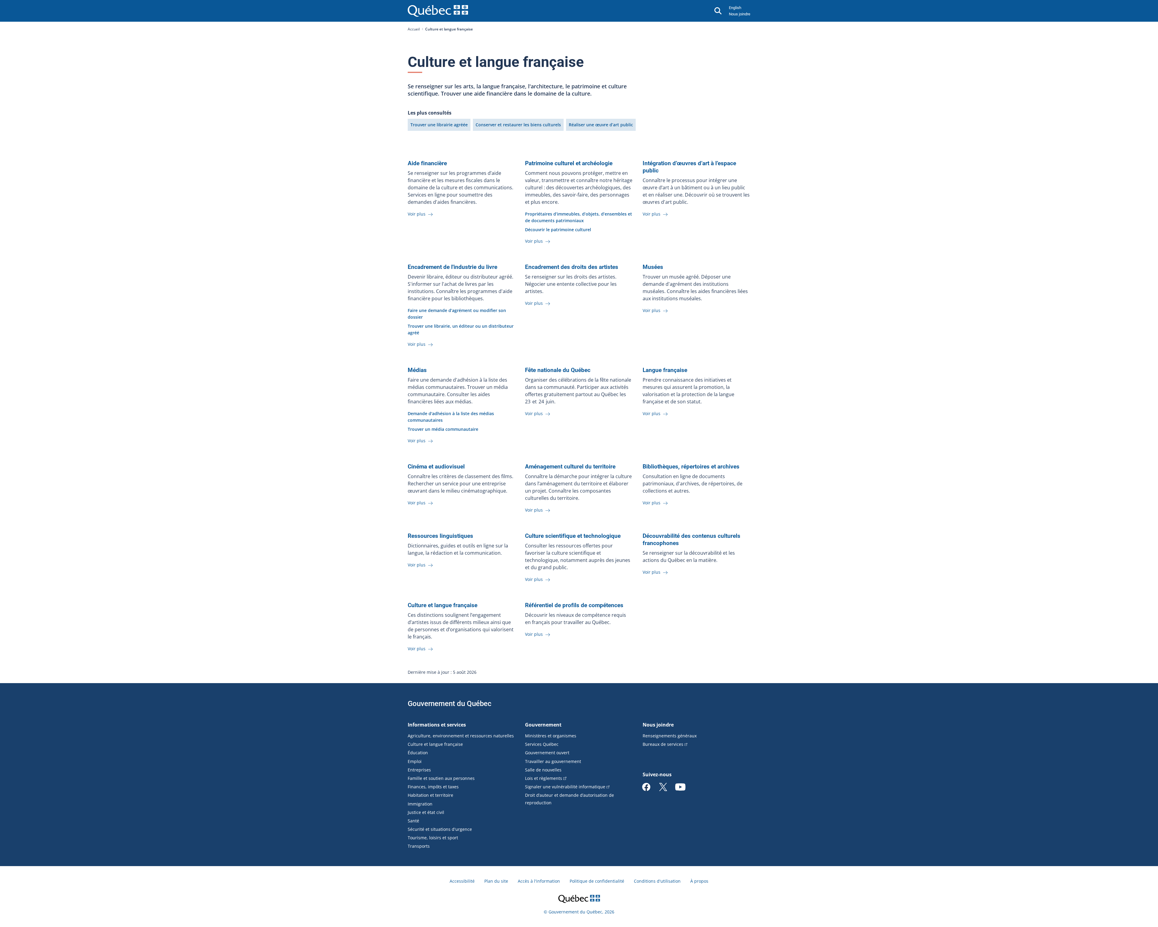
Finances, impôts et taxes (433, 787)
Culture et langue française (435, 744)
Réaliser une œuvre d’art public (601, 125)
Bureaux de (663, 744)
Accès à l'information (539, 881)
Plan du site (496, 881)
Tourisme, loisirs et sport (433, 837)
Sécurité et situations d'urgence (440, 829)
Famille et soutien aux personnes (441, 778)
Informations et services (437, 724)
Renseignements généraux (670, 736)
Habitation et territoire (430, 795)
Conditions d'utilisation (657, 881)
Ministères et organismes (550, 736)
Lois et (543, 778)
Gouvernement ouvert (547, 752)
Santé (413, 821)
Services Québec (541, 744)
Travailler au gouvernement (553, 761)
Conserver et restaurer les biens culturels (518, 125)
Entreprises (419, 770)
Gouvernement (543, 724)
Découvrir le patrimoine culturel (558, 229)
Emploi (415, 761)
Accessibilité (462, 881)
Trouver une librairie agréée (439, 125)
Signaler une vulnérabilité (565, 787)
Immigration (420, 804)
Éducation (418, 752)
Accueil (414, 29)
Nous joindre (739, 14)
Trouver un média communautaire (443, 429)
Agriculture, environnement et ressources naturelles (461, 736)
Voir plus (417, 214)
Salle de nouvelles (543, 770)
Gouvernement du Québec (450, 703)
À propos (699, 881)
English (735, 7)
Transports (419, 846)
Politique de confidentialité (597, 881)
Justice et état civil (426, 812)
